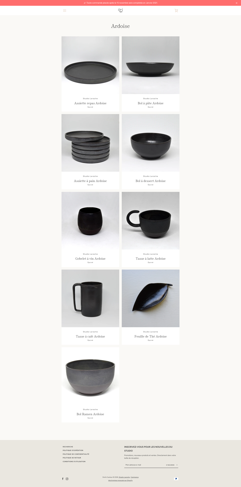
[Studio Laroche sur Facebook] (63, 478)
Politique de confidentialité (76, 454)
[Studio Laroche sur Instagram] (67, 478)
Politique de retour (72, 458)
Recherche (68, 447)
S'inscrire (170, 465)
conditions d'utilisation (74, 461)
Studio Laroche (124, 477)
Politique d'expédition (73, 450)
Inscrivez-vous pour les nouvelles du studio (148, 449)
